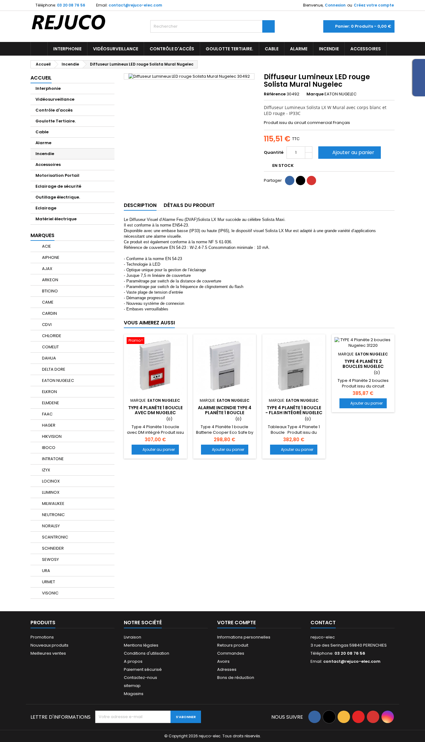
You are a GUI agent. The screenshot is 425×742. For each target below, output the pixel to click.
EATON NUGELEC (57, 380)
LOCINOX (50, 481)
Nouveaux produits (49, 645)
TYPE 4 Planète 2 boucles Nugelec (363, 363)
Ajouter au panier (349, 152)
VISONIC (49, 593)
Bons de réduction (235, 677)
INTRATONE (52, 459)
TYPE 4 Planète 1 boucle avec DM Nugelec (155, 410)
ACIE (46, 246)
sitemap (132, 686)
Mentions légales (141, 645)
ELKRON (49, 392)
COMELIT (50, 347)
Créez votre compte (374, 5)
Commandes (230, 653)
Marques (42, 235)
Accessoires (365, 49)
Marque (315, 94)
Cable (271, 49)
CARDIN (49, 313)
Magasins (133, 694)
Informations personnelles (243, 637)
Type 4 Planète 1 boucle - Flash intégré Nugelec (293, 410)
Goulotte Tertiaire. (229, 49)
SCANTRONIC (54, 537)
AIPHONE (50, 257)
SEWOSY (50, 559)
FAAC (47, 414)
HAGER (48, 425)
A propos (133, 661)
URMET (48, 582)
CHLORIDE (51, 336)
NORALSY (50, 526)
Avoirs (223, 661)
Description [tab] (140, 205)
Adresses (226, 669)
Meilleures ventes (48, 653)
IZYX (45, 470)
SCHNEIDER (52, 548)
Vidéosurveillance (115, 49)
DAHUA (48, 358)
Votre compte (236, 622)
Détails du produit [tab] (189, 205)
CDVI (46, 324)
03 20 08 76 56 (71, 5)
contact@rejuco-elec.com (135, 5)
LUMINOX (50, 492)
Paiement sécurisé (143, 669)
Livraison (132, 637)
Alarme (298, 49)
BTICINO (49, 291)
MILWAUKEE (52, 503)
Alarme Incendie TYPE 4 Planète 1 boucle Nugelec (224, 413)
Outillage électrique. (57, 197)
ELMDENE (50, 403)
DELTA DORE (53, 369)
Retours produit (232, 645)
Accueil (41, 77)
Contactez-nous (140, 677)
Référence (275, 94)
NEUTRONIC (53, 515)
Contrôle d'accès (172, 49)
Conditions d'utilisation (146, 653)
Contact (323, 622)
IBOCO (48, 448)
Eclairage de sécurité (58, 186)
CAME (47, 302)
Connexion (335, 5)
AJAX (46, 269)
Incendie (329, 49)
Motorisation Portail (57, 175)
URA (45, 571)
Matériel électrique (56, 219)
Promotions (42, 637)
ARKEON (49, 280)
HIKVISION (51, 436)
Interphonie (67, 49)
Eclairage (45, 208)
